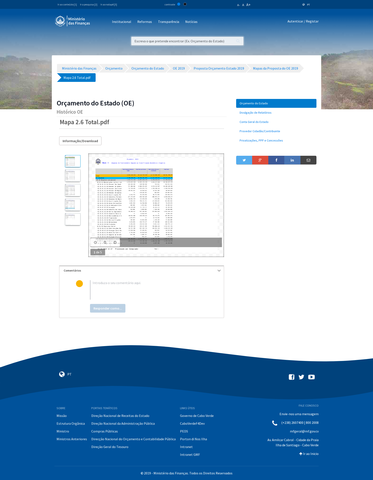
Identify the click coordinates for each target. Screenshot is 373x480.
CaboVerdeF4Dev (192, 423)
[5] (72, 219)
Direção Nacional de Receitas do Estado (120, 415)
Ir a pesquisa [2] (88, 4)
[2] (72, 175)
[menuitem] (276, 103)
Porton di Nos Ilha (193, 439)
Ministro (63, 431)
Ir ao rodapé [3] (109, 4)
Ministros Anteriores (72, 439)
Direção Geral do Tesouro (109, 447)
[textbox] (148, 290)
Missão (62, 415)
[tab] (141, 270)
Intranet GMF (190, 454)
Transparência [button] (168, 21)
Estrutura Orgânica (71, 423)
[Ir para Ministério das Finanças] (72, 21)
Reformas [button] (144, 21)
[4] (72, 204)
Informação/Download (80, 141)
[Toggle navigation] (97, 22)
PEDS (184, 431)
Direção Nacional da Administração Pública (123, 423)
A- (238, 5)
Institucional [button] (121, 21)
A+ (248, 4)
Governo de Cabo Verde (197, 415)
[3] (72, 190)
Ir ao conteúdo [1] (67, 4)
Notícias (191, 21)
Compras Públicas (104, 431)
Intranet (186, 447)
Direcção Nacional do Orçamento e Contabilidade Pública (133, 439)
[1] (72, 161)
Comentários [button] (72, 270)
